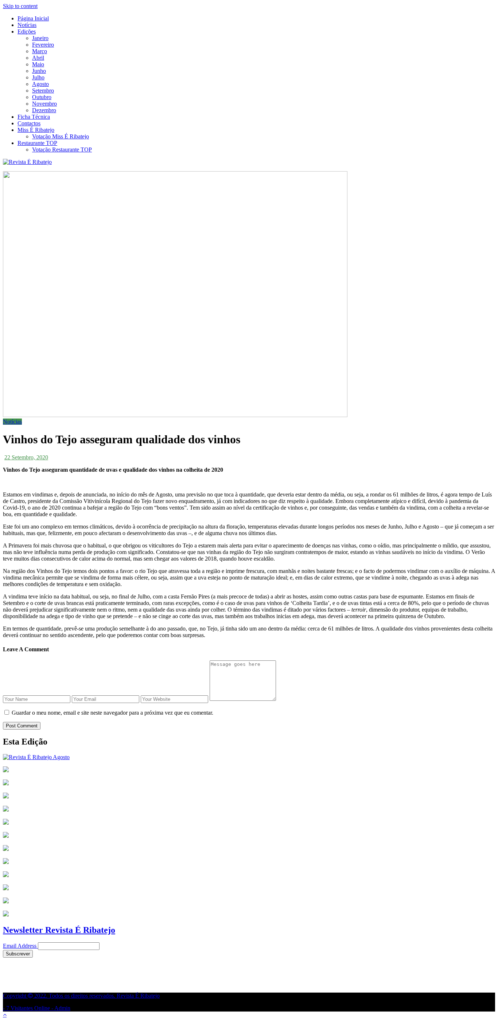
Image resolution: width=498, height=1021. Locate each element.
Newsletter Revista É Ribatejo (59, 930)
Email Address (19, 946)
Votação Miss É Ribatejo (60, 136)
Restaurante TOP (37, 143)
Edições (26, 31)
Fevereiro (43, 45)
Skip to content (20, 6)
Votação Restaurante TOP (62, 149)
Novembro (44, 104)
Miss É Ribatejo (35, 130)
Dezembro (44, 110)
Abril (38, 58)
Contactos (28, 123)
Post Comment (22, 726)
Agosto (40, 84)
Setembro (43, 90)
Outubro (41, 97)
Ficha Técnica (33, 117)
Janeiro (40, 38)
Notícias (26, 25)
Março (39, 51)
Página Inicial (33, 18)
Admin (62, 1008)
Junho (39, 71)
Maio (38, 64)
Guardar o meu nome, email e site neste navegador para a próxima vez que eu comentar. (112, 713)
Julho (38, 77)
